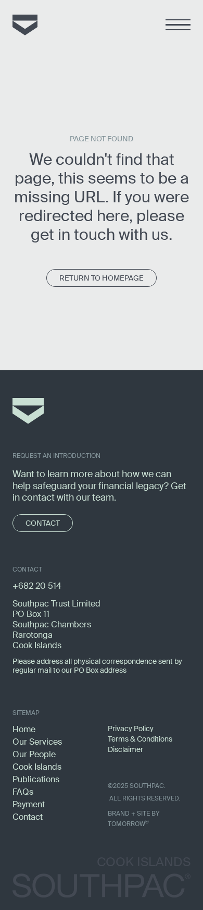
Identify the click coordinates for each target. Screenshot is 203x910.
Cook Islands (36, 766)
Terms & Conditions (140, 739)
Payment (28, 804)
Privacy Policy (131, 728)
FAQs (22, 791)
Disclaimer (125, 749)
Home (23, 729)
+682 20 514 (36, 585)
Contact (27, 816)
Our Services (37, 741)
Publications (35, 779)
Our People (34, 754)
